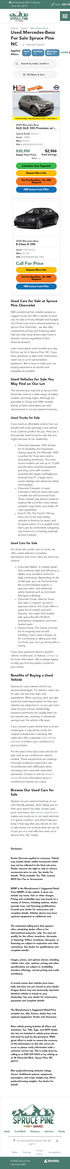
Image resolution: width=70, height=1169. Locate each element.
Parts (62, 1131)
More (34, 158)
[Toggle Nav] (65, 16)
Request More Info (36, 173)
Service (49, 1131)
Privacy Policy (39, 1152)
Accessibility (54, 1152)
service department (47, 812)
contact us (52, 655)
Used (7, 1131)
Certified (20, 1131)
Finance (35, 1131)
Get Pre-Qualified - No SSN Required (36, 181)
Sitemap (27, 1152)
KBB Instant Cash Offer (36, 189)
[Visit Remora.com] (51, 1162)
